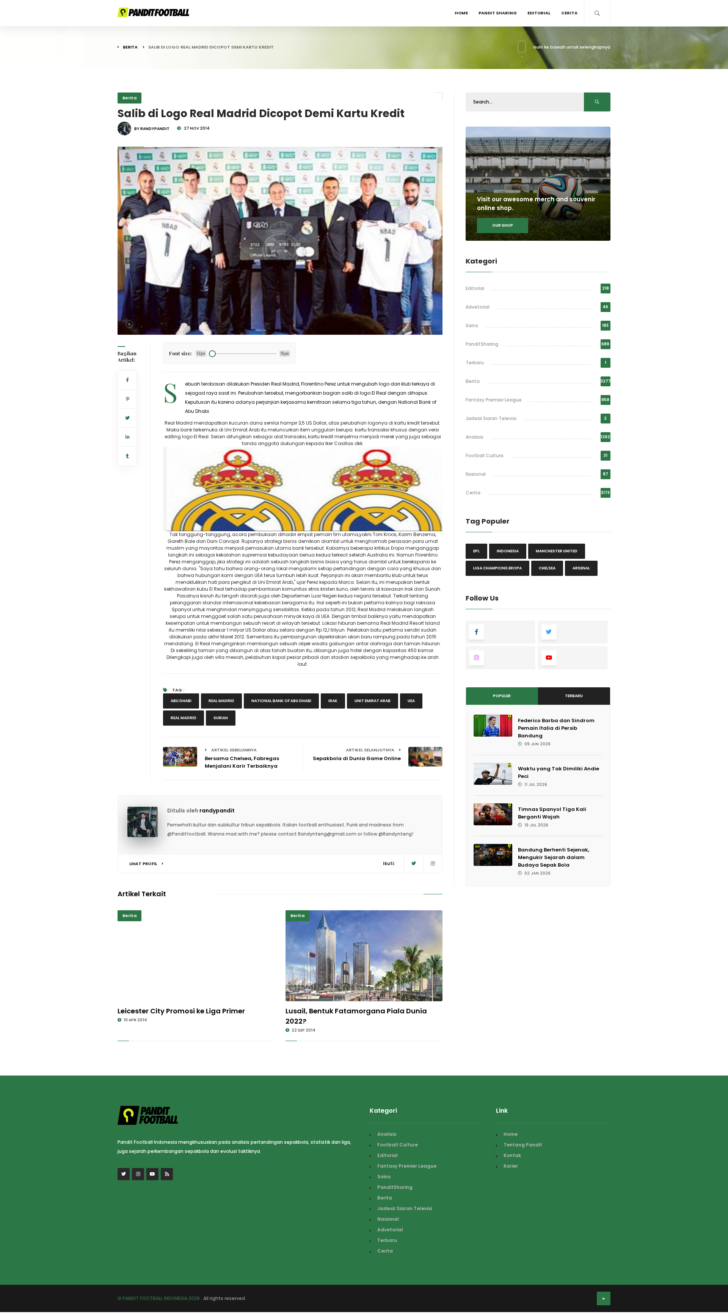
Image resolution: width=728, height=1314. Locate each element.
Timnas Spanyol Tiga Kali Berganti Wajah (552, 813)
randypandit (217, 810)
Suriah (220, 718)
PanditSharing (482, 344)
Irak (332, 701)
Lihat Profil (143, 864)
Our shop (502, 225)
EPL (476, 551)
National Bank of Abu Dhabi (281, 701)
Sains (472, 325)
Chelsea (547, 568)
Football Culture (485, 455)
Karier (511, 1166)
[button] (129, 324)
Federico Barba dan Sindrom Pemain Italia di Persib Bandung (556, 728)
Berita (130, 47)
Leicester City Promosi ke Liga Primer (181, 1011)
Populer (502, 696)
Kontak (512, 1155)
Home (461, 13)
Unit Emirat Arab (373, 701)
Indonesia (508, 551)
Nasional (476, 474)
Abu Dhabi (181, 701)
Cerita (569, 13)
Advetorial (478, 307)
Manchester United (556, 551)
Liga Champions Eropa (497, 568)
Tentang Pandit (523, 1145)
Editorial (539, 13)
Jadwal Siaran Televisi (491, 418)
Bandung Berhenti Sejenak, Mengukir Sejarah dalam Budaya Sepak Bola (553, 857)
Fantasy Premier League (494, 400)
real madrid (221, 701)
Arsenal (581, 568)
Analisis (474, 437)
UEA (411, 701)
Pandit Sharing (498, 13)
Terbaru (475, 362)
